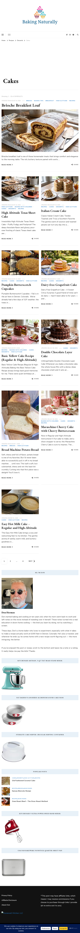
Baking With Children (23, 207)
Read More (6, 165)
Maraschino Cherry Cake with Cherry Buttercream (58, 429)
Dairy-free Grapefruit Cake (59, 285)
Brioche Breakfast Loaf (21, 105)
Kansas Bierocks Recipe (21, 791)
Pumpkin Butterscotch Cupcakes (16, 287)
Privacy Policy (7, 895)
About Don (6, 905)
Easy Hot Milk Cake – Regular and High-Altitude (19, 526)
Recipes (72, 101)
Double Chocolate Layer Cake (56, 354)
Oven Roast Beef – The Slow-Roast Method (30, 801)
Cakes (4, 208)
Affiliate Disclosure (9, 900)
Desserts (12, 208)
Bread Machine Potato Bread (20, 450)
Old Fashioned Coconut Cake (23, 780)
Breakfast (50, 101)
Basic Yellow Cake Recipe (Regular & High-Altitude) (19, 358)
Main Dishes (28, 788)
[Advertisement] (40, 58)
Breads (29, 101)
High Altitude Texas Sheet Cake (19, 215)
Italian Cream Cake (53, 211)
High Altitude (61, 101)
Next (30, 561)
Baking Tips (38, 101)
